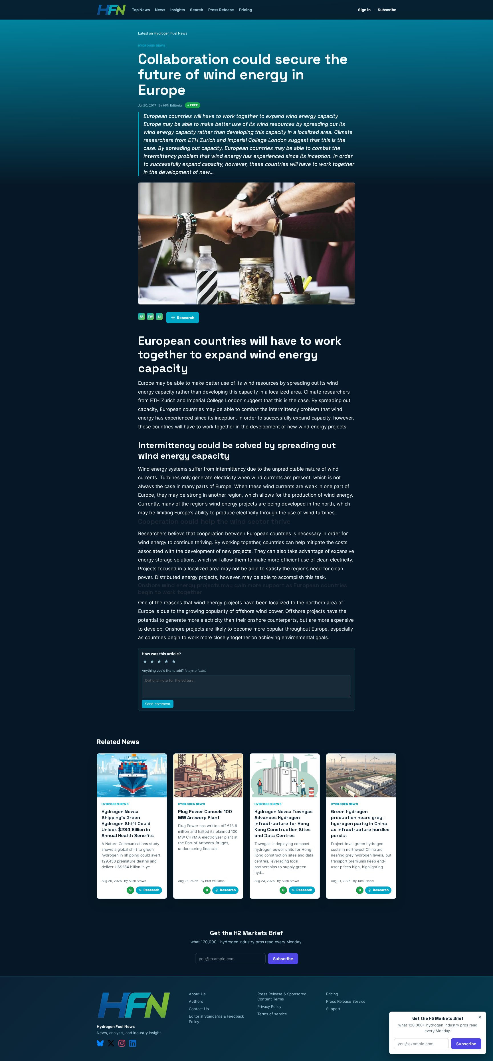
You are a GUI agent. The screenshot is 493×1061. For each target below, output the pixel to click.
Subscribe (387, 9)
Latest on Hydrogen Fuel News (162, 33)
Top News (141, 9)
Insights (177, 9)
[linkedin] (132, 1043)
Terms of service (272, 1014)
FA (142, 316)
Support (333, 1008)
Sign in (364, 9)
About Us (197, 994)
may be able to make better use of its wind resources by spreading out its (240, 383)
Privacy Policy (269, 1006)
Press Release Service (345, 1001)
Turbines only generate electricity (198, 477)
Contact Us (199, 1008)
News (160, 9)
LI (159, 316)
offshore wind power (258, 611)
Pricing (245, 9)
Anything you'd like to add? (174, 671)
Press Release (221, 9)
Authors (196, 1001)
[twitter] (111, 1043)
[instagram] (121, 1043)
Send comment (157, 704)
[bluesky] (100, 1043)
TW (150, 316)
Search (196, 9)
